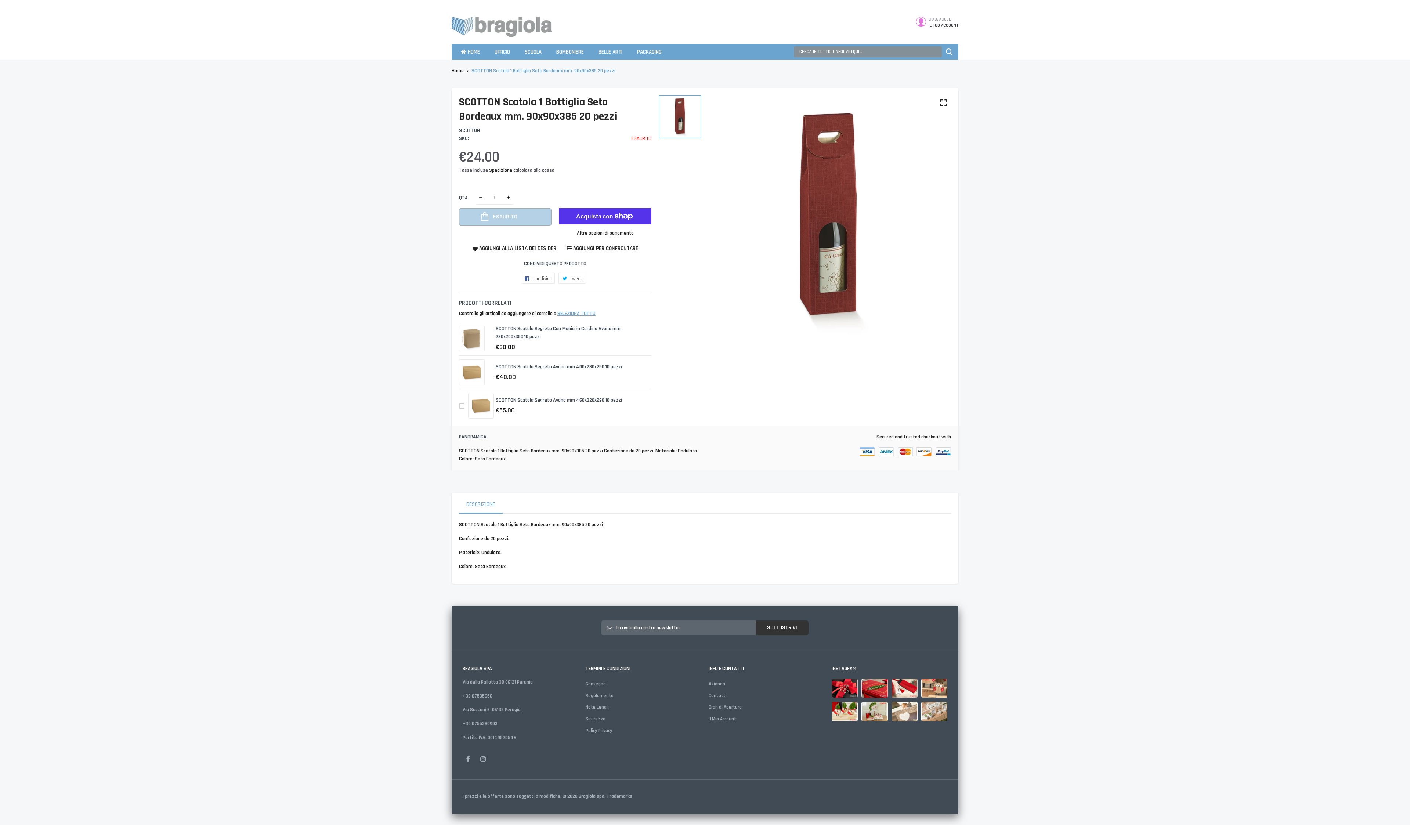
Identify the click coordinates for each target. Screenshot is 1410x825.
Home (458, 71)
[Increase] (508, 197)
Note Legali (597, 707)
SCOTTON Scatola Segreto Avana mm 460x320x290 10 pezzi (559, 400)
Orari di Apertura (725, 707)
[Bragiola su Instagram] (483, 759)
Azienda (717, 684)
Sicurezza (595, 719)
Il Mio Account (722, 719)
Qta (463, 197)
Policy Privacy (599, 731)
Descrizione (480, 504)
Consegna (596, 684)
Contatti (718, 696)
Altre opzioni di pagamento (605, 233)
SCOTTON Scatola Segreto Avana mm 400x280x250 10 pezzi (559, 366)
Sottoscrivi (782, 627)
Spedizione (501, 170)
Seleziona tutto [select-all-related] (576, 313)
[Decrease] (480, 197)
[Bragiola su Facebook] (468, 759)
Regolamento (600, 696)
